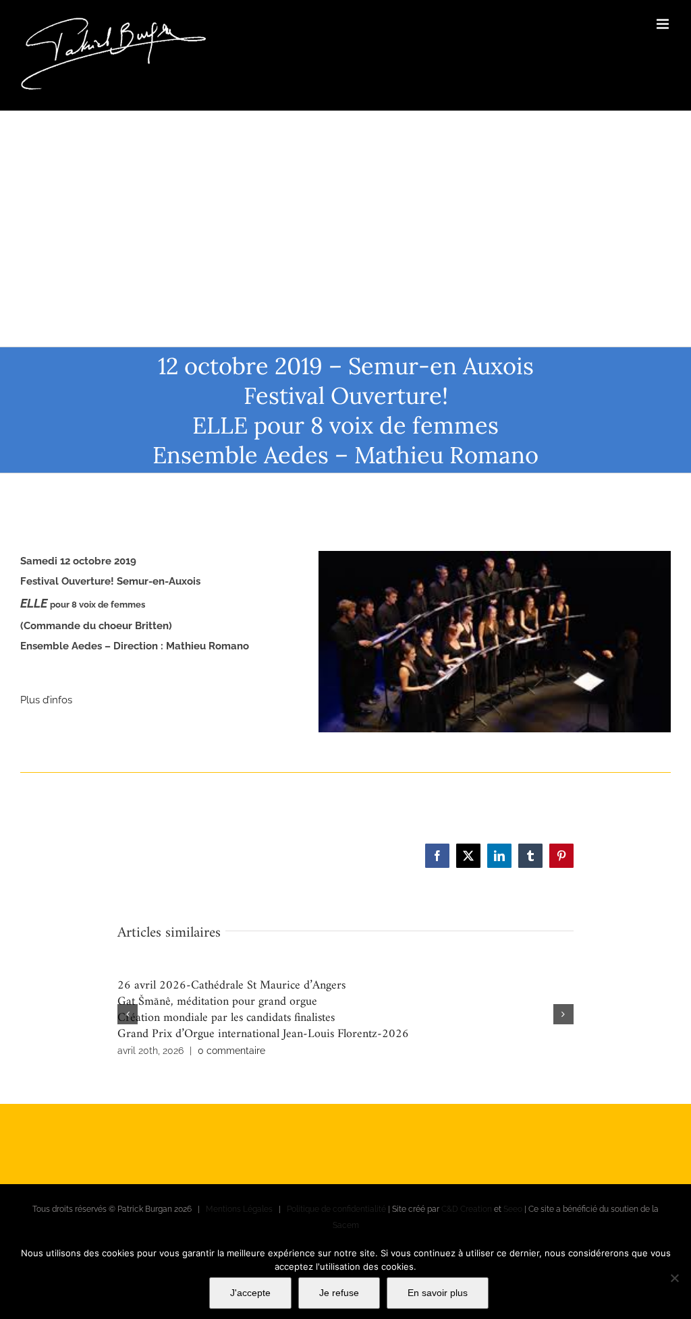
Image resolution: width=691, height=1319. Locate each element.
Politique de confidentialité (336, 1209)
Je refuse (339, 1292)
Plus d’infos (46, 700)
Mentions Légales (239, 1209)
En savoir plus (438, 1292)
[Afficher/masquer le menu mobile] (664, 24)
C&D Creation (466, 1209)
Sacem (346, 1225)
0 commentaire (231, 1050)
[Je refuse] (674, 1278)
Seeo (512, 1209)
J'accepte (250, 1292)
